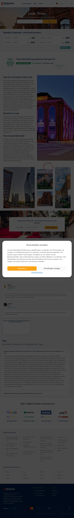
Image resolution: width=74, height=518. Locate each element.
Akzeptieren (22, 268)
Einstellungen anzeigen (52, 268)
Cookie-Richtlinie (37, 272)
